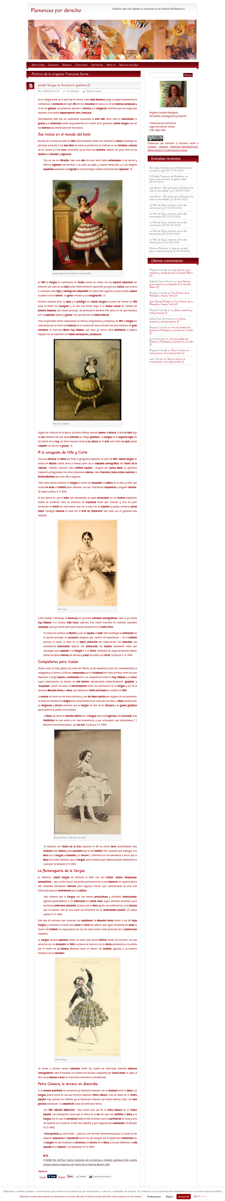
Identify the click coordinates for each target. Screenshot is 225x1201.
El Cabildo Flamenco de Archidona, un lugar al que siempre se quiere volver (168, 178)
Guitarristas (81, 65)
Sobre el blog (38, 65)
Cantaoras (53, 65)
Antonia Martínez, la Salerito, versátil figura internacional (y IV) (168, 250)
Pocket (61, 1177)
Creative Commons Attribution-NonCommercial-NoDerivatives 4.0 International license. (173, 148)
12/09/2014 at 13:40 (50, 91)
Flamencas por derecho (56, 10)
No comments (73, 91)
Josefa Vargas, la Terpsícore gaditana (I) (64, 85)
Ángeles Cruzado (93, 91)
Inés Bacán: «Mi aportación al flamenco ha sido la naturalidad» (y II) (171, 189)
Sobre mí (111, 65)
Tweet (42, 1177)
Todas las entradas (128, 65)
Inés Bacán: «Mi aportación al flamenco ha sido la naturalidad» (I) (171, 198)
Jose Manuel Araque (160, 301)
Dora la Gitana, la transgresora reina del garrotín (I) (169, 352)
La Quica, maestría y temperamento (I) (167, 320)
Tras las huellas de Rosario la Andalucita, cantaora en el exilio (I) (171, 330)
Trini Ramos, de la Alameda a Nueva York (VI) (169, 294)
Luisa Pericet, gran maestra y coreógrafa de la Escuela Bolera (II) (171, 273)
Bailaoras (67, 65)
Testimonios (97, 65)
